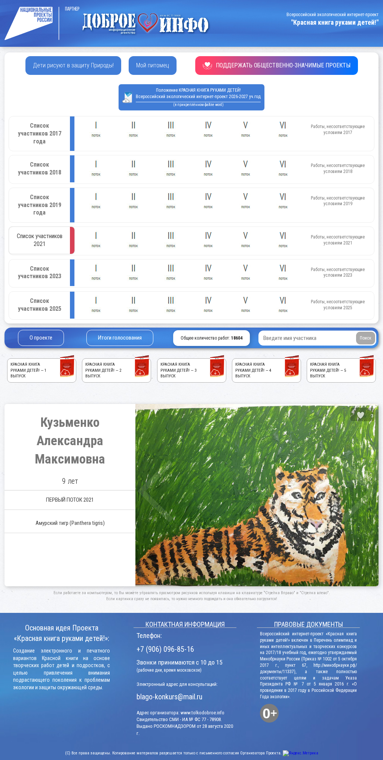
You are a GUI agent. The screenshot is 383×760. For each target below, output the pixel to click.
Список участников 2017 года (39, 133)
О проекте (41, 337)
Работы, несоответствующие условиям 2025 (338, 304)
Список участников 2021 (39, 239)
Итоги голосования (120, 337)
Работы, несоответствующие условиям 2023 (338, 272)
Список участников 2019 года (39, 205)
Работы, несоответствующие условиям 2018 (338, 168)
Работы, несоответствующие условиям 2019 (338, 201)
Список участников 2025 (39, 304)
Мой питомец (152, 65)
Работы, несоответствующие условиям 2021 (338, 240)
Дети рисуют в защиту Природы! (73, 65)
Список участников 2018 (39, 168)
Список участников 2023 (39, 272)
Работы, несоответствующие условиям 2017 (338, 129)
